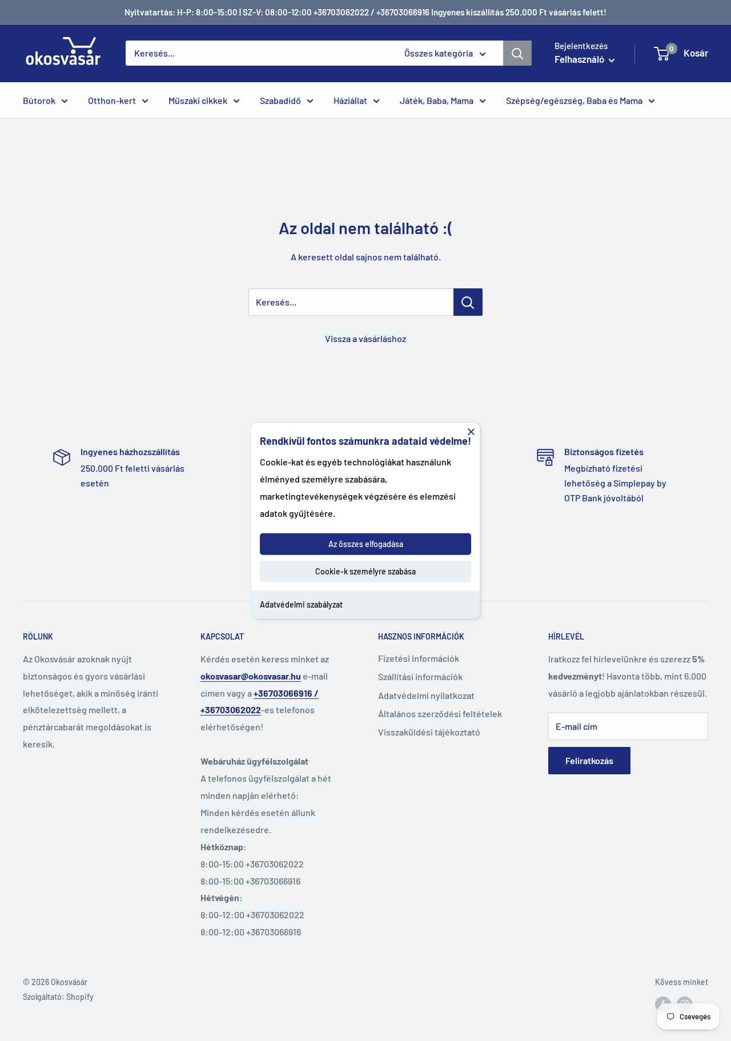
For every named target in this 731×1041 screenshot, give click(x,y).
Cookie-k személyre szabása (365, 571)
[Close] (471, 431)
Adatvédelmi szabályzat (301, 604)
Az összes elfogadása (365, 544)
